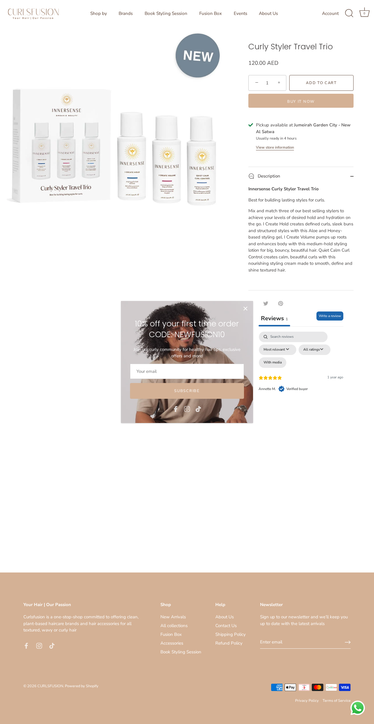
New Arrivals (173, 617)
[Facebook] (176, 408)
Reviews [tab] (274, 318)
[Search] (349, 13)
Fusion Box (210, 13)
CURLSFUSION (50, 686)
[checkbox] (272, 362)
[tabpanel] (301, 381)
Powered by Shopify (81, 686)
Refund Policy (229, 643)
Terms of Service (337, 700)
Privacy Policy (307, 700)
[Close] (245, 308)
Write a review (330, 316)
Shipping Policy (230, 634)
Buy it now (301, 101)
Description (268, 176)
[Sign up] (348, 642)
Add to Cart (321, 83)
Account (330, 13)
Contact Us (226, 626)
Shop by (98, 13)
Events (240, 13)
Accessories (171, 643)
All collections (174, 626)
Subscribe (187, 391)
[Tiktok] (198, 408)
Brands (126, 13)
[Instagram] (187, 408)
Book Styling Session (166, 13)
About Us (268, 13)
